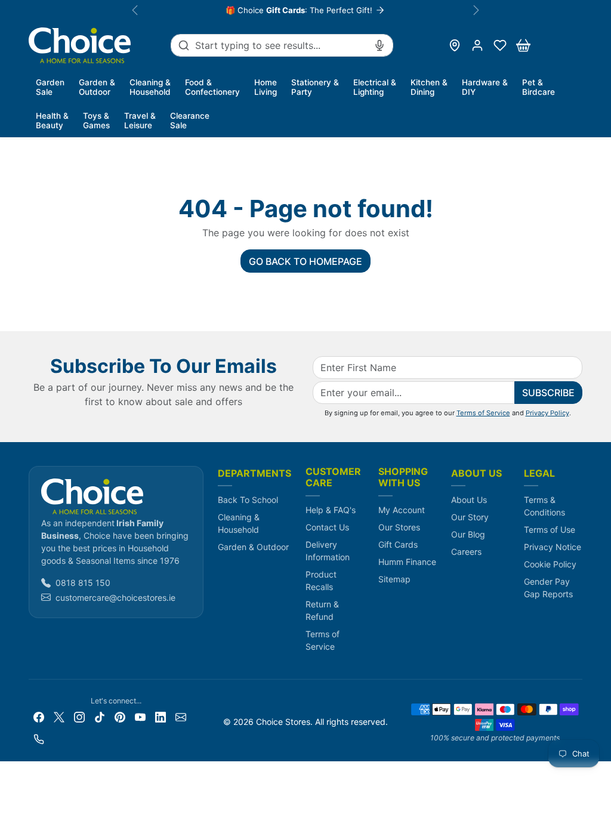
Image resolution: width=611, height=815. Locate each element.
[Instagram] (79, 716)
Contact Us (327, 527)
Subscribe (548, 393)
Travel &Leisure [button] (140, 120)
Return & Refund (322, 610)
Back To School (248, 500)
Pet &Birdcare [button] (538, 87)
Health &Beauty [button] (52, 120)
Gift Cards (398, 544)
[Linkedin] (160, 716)
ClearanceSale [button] (189, 120)
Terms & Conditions (544, 506)
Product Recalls (321, 580)
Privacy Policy (547, 413)
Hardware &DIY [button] (485, 87)
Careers (466, 552)
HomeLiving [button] (265, 87)
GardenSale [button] (50, 87)
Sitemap (394, 579)
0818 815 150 (82, 583)
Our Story (470, 517)
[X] (59, 716)
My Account (401, 510)
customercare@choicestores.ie (115, 597)
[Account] (477, 45)
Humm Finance (407, 562)
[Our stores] (454, 45)
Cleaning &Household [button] (150, 87)
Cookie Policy (550, 564)
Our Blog (468, 534)
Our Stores (399, 527)
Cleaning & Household (239, 523)
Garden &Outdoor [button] (97, 87)
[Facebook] (39, 716)
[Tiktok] (100, 716)
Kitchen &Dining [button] (429, 87)
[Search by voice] (379, 45)
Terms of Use (549, 529)
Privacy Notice (552, 547)
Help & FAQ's (331, 510)
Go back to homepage (305, 261)
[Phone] (39, 738)
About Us (469, 500)
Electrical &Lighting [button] (374, 87)
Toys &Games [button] (96, 120)
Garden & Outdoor (253, 547)
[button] (500, 45)
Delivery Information (328, 550)
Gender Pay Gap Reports (548, 587)
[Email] (181, 716)
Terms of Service (483, 413)
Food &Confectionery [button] (212, 87)
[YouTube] (140, 716)
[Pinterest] (120, 716)
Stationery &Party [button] (315, 87)
